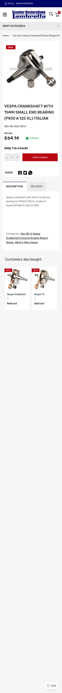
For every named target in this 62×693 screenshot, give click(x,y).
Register (28, 3)
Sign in (19, 3)
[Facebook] (20, 173)
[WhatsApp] (30, 173)
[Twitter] (25, 173)
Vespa (10, 242)
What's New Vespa (26, 242)
